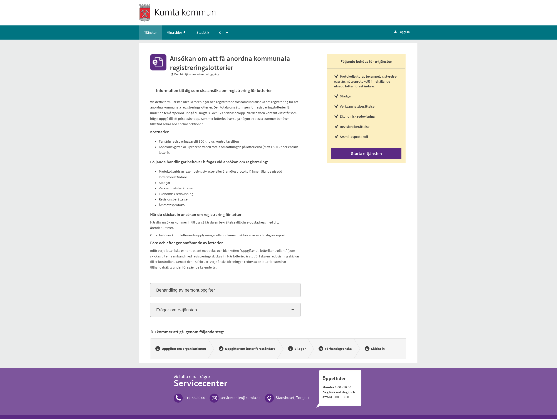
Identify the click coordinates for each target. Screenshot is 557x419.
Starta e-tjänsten (366, 153)
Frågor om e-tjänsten (176, 309)
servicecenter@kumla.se (240, 397)
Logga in (402, 32)
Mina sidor (174, 32)
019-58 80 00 (195, 397)
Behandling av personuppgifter (185, 290)
